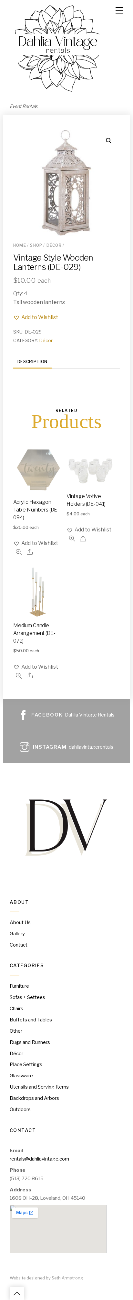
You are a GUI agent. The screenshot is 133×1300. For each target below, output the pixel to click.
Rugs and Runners (30, 1042)
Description (32, 361)
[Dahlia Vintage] (58, 93)
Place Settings (26, 1064)
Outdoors (20, 1109)
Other (16, 1031)
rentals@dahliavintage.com (39, 1159)
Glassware (21, 1076)
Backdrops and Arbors (34, 1098)
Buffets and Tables (31, 1020)
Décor (54, 245)
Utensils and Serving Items (39, 1087)
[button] (35, 317)
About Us (20, 922)
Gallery (17, 933)
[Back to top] (17, 1293)
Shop (36, 245)
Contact (18, 945)
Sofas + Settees (27, 997)
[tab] (32, 361)
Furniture (19, 986)
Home (19, 245)
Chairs (16, 1008)
